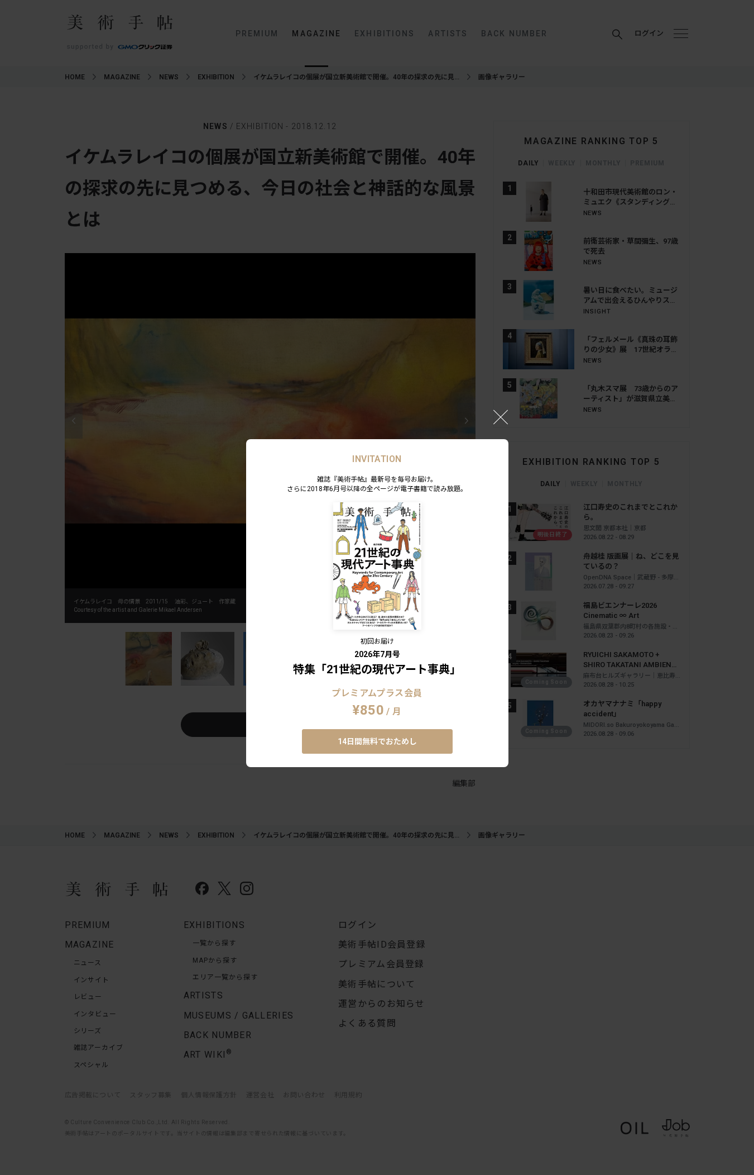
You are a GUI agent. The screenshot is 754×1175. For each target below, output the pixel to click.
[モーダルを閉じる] (501, 417)
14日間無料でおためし (377, 741)
